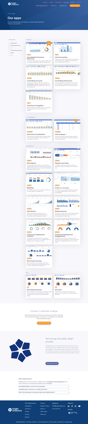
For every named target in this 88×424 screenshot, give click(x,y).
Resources (65, 2)
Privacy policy (53, 422)
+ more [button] (11, 55)
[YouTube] (79, 406)
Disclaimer (61, 422)
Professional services (16, 50)
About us (45, 2)
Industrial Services (15, 45)
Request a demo (44, 406)
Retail (12, 52)
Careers (51, 2)
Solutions (53, 5)
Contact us (28, 408)
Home (9, 13)
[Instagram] (75, 406)
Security (27, 414)
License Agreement (43, 422)
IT (11, 48)
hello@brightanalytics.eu (58, 406)
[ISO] (73, 413)
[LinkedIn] (68, 406)
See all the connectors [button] (44, 323)
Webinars (73, 2)
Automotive (14, 43)
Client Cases (58, 2)
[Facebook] (72, 406)
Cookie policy (68, 422)
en (78, 2)
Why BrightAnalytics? (42, 5)
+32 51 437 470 (56, 408)
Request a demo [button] (75, 5)
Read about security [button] (52, 363)
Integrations (62, 5)
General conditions (31, 422)
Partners (27, 417)
